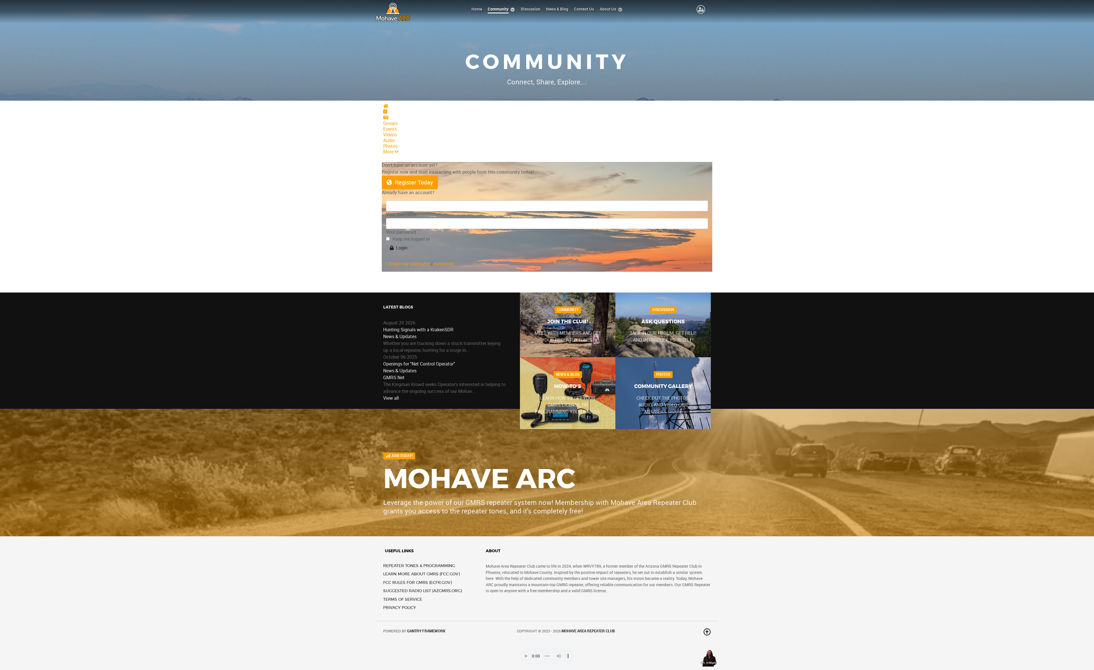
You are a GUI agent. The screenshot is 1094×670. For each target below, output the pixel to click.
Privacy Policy (399, 607)
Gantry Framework (426, 631)
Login (400, 248)
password (444, 264)
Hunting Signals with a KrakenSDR (418, 329)
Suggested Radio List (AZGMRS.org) (422, 590)
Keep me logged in (411, 239)
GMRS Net (394, 377)
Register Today (412, 182)
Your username (401, 214)
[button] (547, 152)
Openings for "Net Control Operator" (419, 364)
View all (391, 398)
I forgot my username (408, 264)
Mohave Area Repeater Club (588, 631)
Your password (401, 232)
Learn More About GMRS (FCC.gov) (421, 574)
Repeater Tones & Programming (419, 565)
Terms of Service (402, 599)
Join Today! (401, 456)
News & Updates (400, 336)
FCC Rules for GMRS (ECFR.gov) (417, 582)
